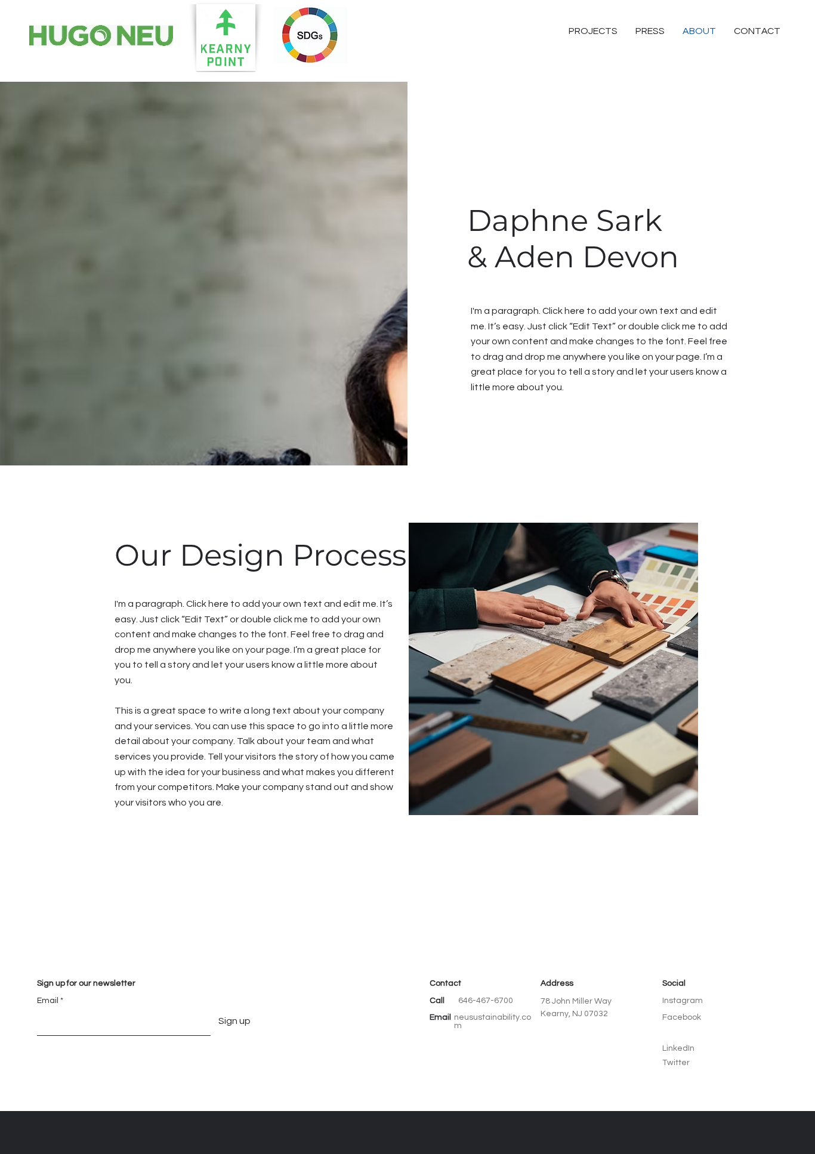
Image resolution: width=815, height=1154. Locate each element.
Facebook (681, 1017)
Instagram (682, 1000)
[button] (757, 31)
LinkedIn (678, 1048)
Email (47, 1000)
